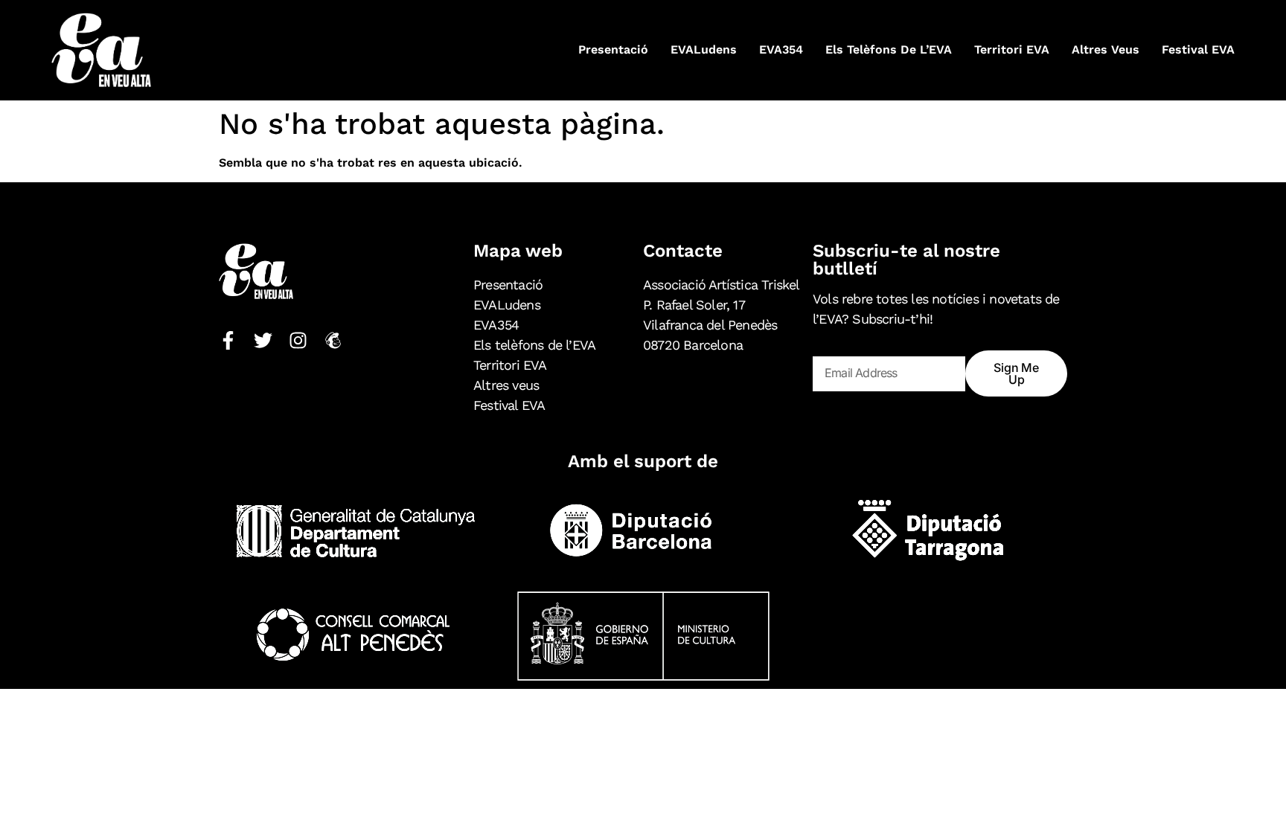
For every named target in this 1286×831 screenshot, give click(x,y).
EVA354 (781, 49)
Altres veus (1105, 49)
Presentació (613, 49)
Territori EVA (1011, 49)
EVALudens (704, 49)
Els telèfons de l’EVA (888, 49)
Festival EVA (1198, 49)
